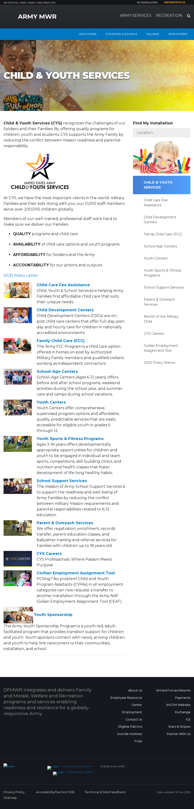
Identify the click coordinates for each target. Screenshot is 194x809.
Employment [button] (178, 34)
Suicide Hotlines (129, 734)
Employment (132, 712)
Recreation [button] (169, 15)
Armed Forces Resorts (173, 690)
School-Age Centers (57, 371)
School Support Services (62, 481)
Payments (182, 697)
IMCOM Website (178, 705)
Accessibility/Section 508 (55, 792)
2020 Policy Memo (159, 363)
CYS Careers (49, 553)
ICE (188, 719)
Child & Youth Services (158, 184)
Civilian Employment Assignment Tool (76, 573)
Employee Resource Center (126, 701)
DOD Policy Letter (21, 275)
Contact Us (133, 719)
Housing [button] (152, 34)
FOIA (138, 741)
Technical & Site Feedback (105, 792)
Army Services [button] (135, 15)
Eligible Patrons (130, 726)
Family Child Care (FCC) (61, 341)
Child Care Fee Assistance (63, 285)
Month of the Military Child (161, 319)
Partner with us (174, 2)
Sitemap (10, 798)
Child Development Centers (65, 310)
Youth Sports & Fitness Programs (70, 438)
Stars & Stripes (179, 726)
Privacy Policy (14, 792)
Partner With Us (178, 734)
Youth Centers (51, 402)
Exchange (182, 712)
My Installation (147, 2)
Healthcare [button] (88, 34)
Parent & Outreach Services (65, 523)
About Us (135, 690)
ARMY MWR (37, 16)
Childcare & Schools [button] (121, 34)
